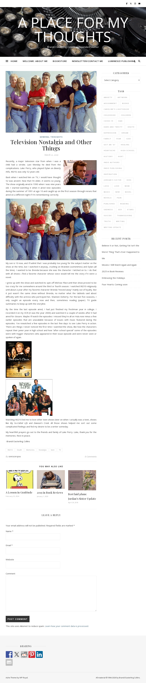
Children (126, 115)
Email (9, 545)
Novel (128, 192)
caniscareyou (15, 456)
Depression (110, 133)
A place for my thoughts (73, 29)
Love (116, 186)
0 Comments (91, 456)
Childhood (110, 115)
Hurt (121, 156)
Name (9, 531)
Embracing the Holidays (113, 277)
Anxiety (108, 97)
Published (109, 204)
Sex (120, 209)
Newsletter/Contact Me (87, 61)
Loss (106, 186)
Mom (127, 186)
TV (60, 450)
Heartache (109, 150)
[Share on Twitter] (16, 654)
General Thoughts (51, 137)
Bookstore (60, 61)
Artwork (122, 97)
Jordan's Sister (112, 180)
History (108, 156)
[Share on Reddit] (24, 654)
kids (129, 180)
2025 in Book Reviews (113, 271)
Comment (10, 573)
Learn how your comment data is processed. (67, 626)
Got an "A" (110, 145)
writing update (112, 227)
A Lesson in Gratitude (19, 492)
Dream (125, 133)
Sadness (108, 209)
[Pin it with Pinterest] (31, 654)
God (128, 139)
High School (128, 150)
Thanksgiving (124, 215)
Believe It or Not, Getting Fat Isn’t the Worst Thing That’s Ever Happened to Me (120, 252)
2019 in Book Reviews (50, 492)
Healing (125, 145)
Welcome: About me (35, 61)
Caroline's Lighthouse (116, 109)
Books (125, 103)
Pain (119, 198)
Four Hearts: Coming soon (114, 284)
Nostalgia (42, 450)
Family (107, 139)
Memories (30, 450)
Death (19, 450)
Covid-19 (108, 121)
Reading (124, 204)
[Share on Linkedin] (39, 654)
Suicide (108, 215)
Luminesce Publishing (121, 61)
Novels (108, 198)
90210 (10, 450)
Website (10, 559)
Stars (130, 209)
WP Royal (24, 677)
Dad (120, 121)
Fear (118, 139)
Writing (120, 221)
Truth (107, 221)
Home (14, 61)
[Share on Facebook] (9, 654)
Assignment (110, 103)
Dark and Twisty (113, 127)
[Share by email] (9, 662)
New (117, 192)
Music (107, 192)
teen (52, 450)
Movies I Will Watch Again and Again (119, 264)
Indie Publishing (113, 168)
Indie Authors (112, 162)
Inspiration (110, 174)
